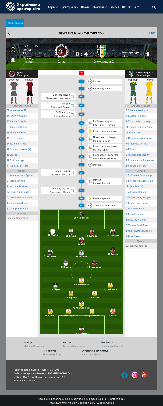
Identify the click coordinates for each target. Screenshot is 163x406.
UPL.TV (126, 7)
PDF (152, 33)
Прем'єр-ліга (68, 7)
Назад (9, 33)
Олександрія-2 (103, 61)
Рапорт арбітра (15, 22)
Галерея (114, 7)
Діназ (61, 61)
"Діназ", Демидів (28, 60)
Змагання (98, 7)
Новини (85, 7)
